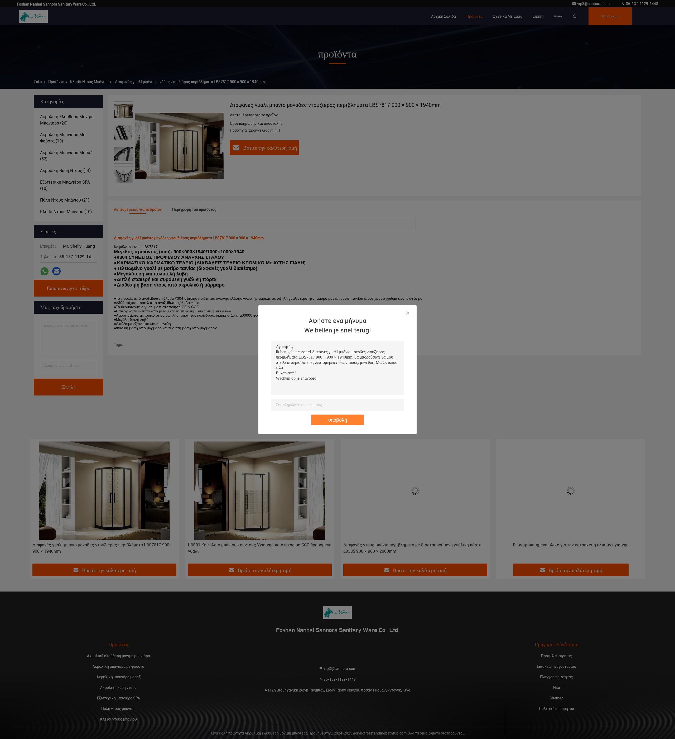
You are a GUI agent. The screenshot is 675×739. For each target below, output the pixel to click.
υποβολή (337, 419)
